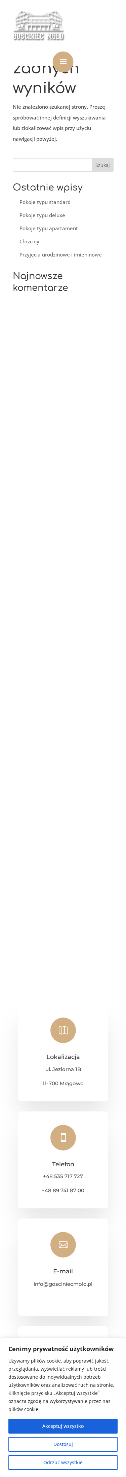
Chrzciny (29, 241)
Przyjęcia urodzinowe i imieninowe (60, 254)
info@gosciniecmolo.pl (63, 1284)
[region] (63, 1407)
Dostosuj (63, 1444)
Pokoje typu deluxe (42, 215)
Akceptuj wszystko (63, 1426)
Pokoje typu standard (45, 202)
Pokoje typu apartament (48, 228)
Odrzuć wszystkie (63, 1462)
